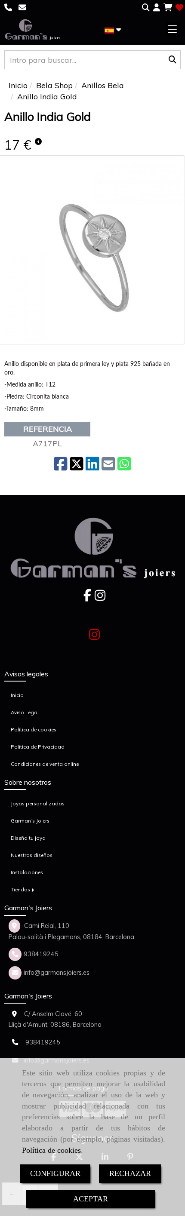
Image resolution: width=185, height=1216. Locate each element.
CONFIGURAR (55, 1173)
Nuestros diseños (31, 855)
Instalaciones (27, 872)
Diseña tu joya (28, 838)
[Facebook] (87, 598)
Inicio (17, 695)
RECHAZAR (130, 1173)
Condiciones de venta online (45, 764)
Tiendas (21, 889)
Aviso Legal (25, 712)
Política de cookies (51, 1150)
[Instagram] (100, 598)
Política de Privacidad (38, 746)
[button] (156, 7)
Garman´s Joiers (30, 820)
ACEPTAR (90, 1199)
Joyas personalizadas (38, 803)
